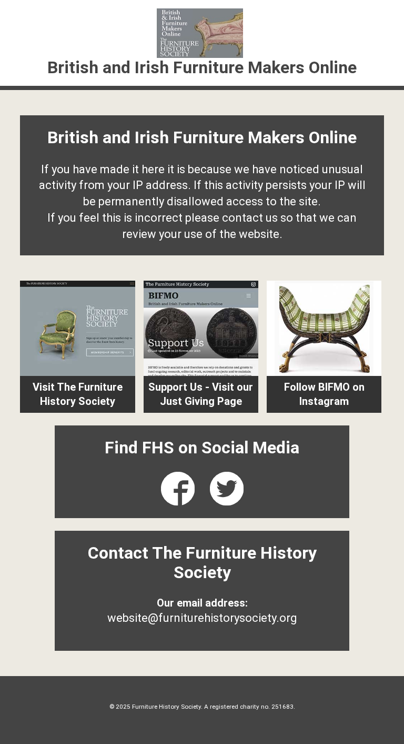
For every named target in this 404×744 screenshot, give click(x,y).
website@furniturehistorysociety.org (202, 617)
